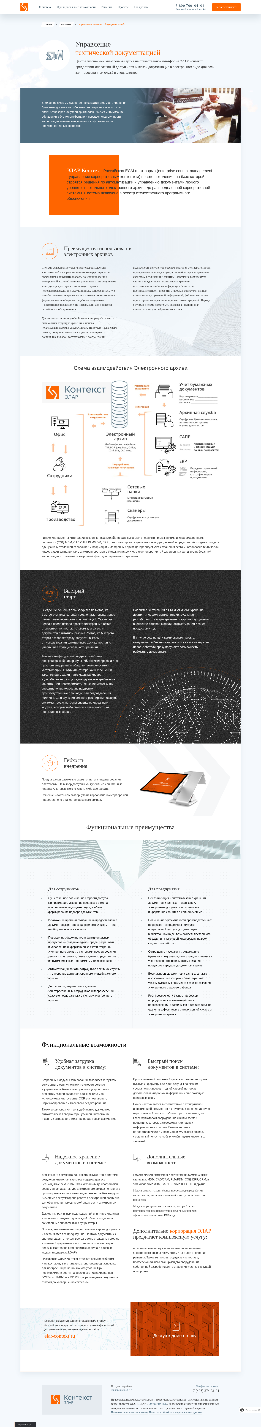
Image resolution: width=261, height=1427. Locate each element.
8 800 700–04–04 (190, 5)
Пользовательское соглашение (129, 1412)
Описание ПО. (158, 1403)
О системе (45, 7)
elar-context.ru (59, 1336)
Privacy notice (251, 1410)
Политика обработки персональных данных (175, 1412)
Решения (106, 7)
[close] (259, 1410)
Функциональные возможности (76, 7)
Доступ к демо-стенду (174, 1335)
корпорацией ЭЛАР (121, 1390)
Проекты (123, 7)
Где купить (141, 7)
